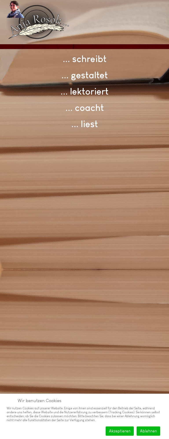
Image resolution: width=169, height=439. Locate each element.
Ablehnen (148, 431)
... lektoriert (84, 91)
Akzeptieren (119, 431)
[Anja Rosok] (14, 9)
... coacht (84, 107)
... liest (84, 124)
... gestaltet (84, 75)
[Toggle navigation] (156, 46)
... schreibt (85, 59)
